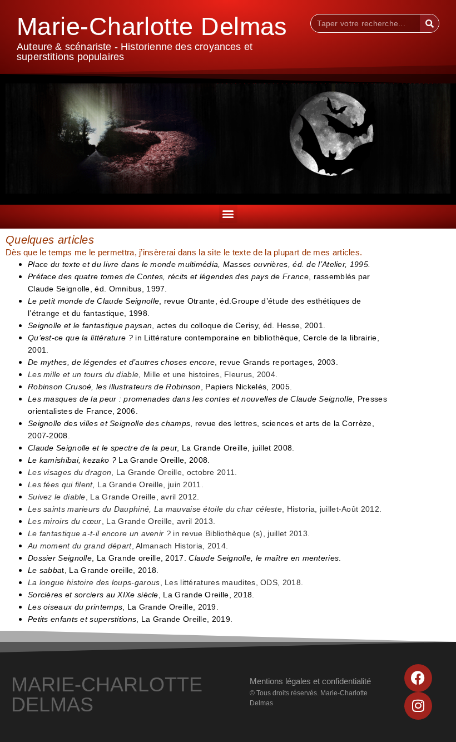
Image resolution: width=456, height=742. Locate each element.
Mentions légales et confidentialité (310, 681)
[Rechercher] (429, 23)
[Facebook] (418, 678)
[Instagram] (418, 706)
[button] (228, 214)
